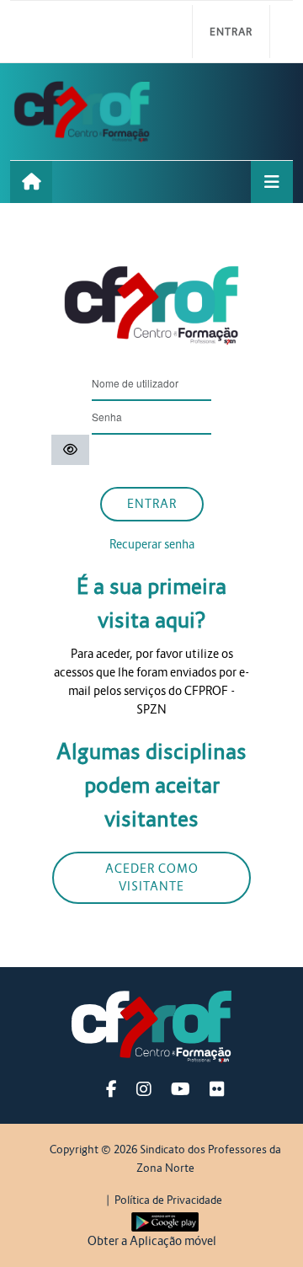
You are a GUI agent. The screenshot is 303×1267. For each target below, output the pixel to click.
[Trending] (31, 182)
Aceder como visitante (152, 877)
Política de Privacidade (168, 1200)
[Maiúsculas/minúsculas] (70, 450)
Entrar (231, 31)
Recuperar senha (151, 544)
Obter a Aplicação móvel (152, 1240)
